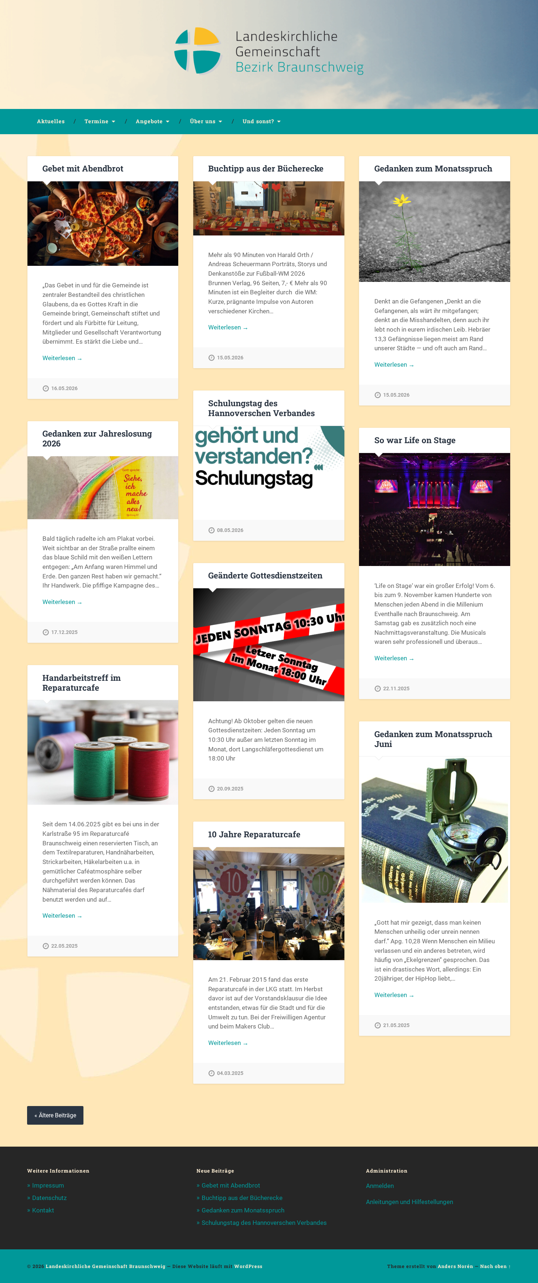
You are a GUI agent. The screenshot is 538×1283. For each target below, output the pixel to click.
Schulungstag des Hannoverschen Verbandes (261, 407)
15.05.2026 (230, 358)
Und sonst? (258, 121)
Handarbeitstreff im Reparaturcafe (81, 682)
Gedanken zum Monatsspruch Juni (433, 738)
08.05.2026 (230, 530)
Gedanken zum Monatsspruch (433, 168)
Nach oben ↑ (495, 1266)
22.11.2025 (396, 689)
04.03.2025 (230, 1073)
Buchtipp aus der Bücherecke (266, 168)
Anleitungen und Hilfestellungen (409, 1201)
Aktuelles (51, 121)
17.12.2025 (64, 632)
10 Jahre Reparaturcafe (254, 834)
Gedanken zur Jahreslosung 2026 (97, 438)
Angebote (149, 121)
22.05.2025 (64, 946)
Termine (97, 121)
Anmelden (380, 1185)
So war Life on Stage (415, 439)
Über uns (203, 121)
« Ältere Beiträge (55, 1115)
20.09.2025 (230, 789)
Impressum (48, 1185)
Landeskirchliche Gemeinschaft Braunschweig (105, 1266)
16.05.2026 (64, 388)
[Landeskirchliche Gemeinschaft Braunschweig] (269, 54)
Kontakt (43, 1210)
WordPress (248, 1266)
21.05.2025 (396, 1025)
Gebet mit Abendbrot (82, 168)
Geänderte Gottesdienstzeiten (265, 575)
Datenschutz (49, 1197)
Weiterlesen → (62, 358)
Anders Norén (455, 1266)
